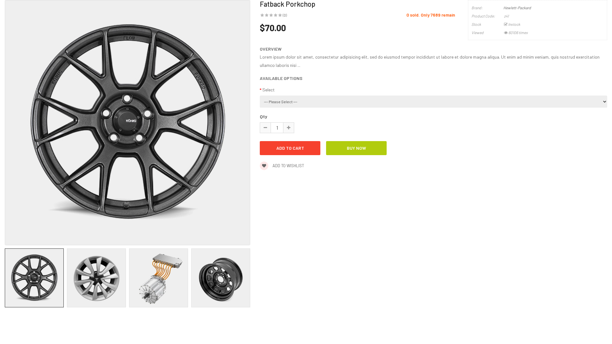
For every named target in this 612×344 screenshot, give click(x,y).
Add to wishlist (288, 165)
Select (268, 89)
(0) (285, 15)
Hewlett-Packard (517, 7)
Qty (263, 116)
